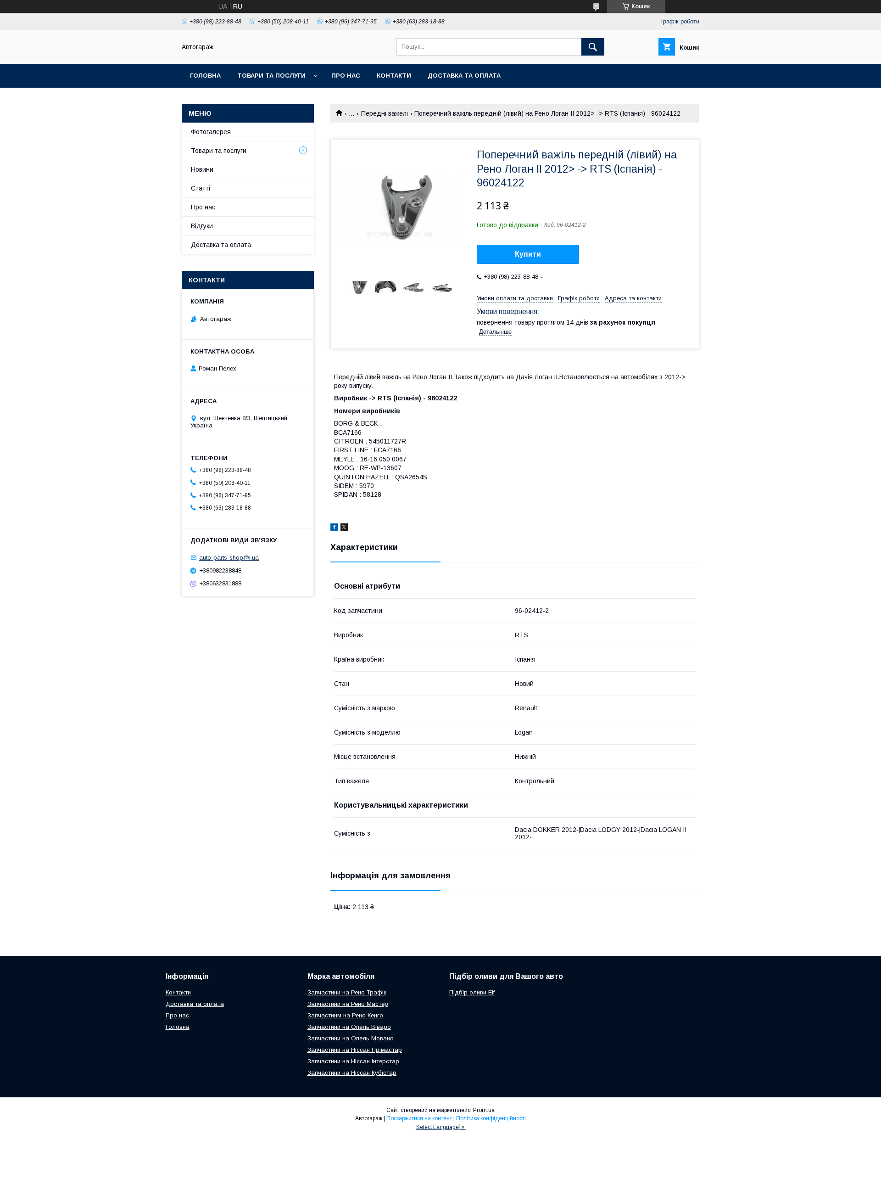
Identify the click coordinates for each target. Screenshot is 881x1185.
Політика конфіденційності (491, 1118)
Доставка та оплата (464, 75)
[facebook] (334, 528)
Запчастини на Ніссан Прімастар (354, 1049)
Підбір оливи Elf (472, 992)
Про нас (345, 75)
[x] (344, 528)
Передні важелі (384, 113)
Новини (202, 169)
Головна (205, 75)
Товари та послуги (271, 75)
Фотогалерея (211, 131)
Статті (200, 188)
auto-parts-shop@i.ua (229, 557)
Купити (528, 254)
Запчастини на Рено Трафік (346, 992)
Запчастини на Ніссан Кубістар (351, 1072)
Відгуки (202, 226)
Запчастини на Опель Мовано (350, 1038)
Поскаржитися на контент (419, 1118)
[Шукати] (592, 47)
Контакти (394, 75)
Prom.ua (484, 1110)
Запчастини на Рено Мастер (347, 1003)
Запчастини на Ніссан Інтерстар (353, 1061)
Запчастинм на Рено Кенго (345, 1015)
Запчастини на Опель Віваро (349, 1026)
